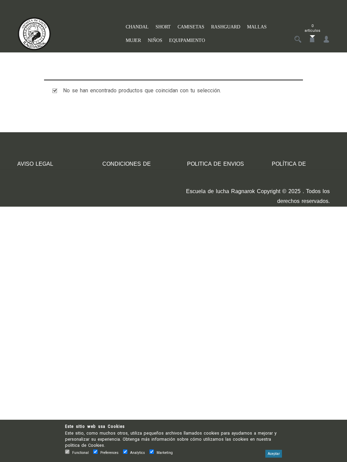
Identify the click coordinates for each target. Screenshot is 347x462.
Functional (80, 453)
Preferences (109, 453)
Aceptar (274, 454)
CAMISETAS (191, 26)
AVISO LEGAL (35, 164)
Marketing (165, 453)
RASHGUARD (225, 26)
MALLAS (257, 26)
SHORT (163, 26)
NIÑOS (155, 40)
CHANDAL (137, 26)
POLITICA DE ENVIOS (215, 164)
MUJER (133, 40)
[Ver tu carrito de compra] (312, 40)
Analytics (137, 453)
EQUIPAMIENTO (187, 40)
